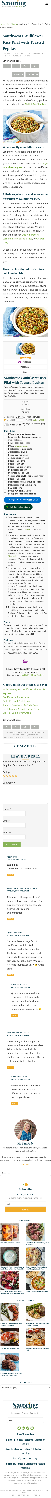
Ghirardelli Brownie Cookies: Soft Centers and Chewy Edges (11, 1374)
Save (25, 372)
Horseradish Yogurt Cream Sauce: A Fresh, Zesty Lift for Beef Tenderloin (12, 1268)
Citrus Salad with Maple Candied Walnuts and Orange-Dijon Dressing (12, 1292)
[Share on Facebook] (16, 66)
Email (7, 820)
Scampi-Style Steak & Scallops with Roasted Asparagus (37, 1324)
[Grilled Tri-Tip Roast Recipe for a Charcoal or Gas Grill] (12, 1312)
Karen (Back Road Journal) (19, 888)
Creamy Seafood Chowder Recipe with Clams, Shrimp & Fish (36, 1268)
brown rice (20, 737)
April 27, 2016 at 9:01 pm (18, 935)
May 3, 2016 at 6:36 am (20, 1079)
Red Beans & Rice (23, 238)
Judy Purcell (38, 420)
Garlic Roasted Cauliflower (16, 701)
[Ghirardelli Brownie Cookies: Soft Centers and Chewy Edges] (12, 1362)
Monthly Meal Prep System (31, 675)
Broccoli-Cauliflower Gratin (17, 712)
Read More (26, 1164)
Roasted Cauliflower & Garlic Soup (20, 705)
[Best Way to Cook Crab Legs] (12, 1337)
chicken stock (21, 446)
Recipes (24, 735)
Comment (9, 782)
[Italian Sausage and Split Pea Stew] (35, 1288)
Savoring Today (14, 3)
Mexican (16, 735)
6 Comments (25, 56)
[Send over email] (35, 66)
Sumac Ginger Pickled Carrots (10, 1243)
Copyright (34, 1413)
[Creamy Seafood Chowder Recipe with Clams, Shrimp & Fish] (35, 1264)
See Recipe (18, 74)
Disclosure (15, 1413)
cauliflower (31, 737)
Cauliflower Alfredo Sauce (16, 697)
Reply (10, 875)
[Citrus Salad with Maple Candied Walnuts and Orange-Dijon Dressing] (9, 1288)
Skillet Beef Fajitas (35, 104)
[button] (18, 507)
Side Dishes (12, 24)
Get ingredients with (17, 500)
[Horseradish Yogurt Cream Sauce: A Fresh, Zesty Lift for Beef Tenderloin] (9, 1264)
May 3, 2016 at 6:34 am (20, 987)
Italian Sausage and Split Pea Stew (37, 1291)
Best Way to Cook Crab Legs (9, 1348)
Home (2, 24)
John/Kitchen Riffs (16, 1033)
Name (7, 809)
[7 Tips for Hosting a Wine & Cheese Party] (38, 1337)
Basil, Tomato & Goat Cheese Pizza (21, 708)
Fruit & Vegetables (25, 732)
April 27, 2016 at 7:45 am (18, 1035)
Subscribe (25, 1210)
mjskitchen (12, 933)
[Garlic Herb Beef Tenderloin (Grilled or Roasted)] (35, 1239)
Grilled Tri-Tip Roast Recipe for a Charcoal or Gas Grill (11, 1324)
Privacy (25, 1413)
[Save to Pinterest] (7, 66)
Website (7, 832)
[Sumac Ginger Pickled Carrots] (9, 1239)
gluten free (42, 737)
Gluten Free (39, 732)
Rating (6, 772)
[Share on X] (25, 66)
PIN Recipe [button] (25, 367)
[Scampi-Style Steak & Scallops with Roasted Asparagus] (38, 1312)
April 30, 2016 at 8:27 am (18, 891)
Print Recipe (32, 74)
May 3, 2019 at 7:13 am (16, 860)
